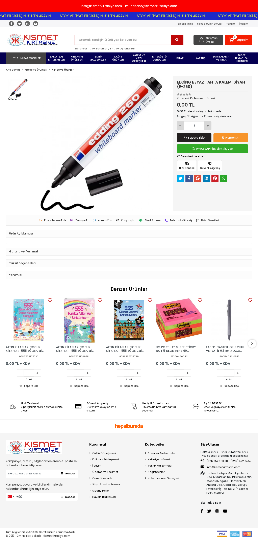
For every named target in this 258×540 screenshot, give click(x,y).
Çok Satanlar (98, 48)
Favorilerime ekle (191, 156)
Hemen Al (232, 138)
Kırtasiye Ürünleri (159, 459)
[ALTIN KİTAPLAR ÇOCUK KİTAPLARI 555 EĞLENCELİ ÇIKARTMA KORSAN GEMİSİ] (129, 320)
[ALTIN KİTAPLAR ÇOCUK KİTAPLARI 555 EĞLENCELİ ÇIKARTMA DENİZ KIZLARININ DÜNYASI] (29, 320)
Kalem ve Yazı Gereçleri (163, 478)
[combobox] (10, 496)
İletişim (243, 23)
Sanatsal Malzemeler (162, 453)
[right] (252, 343)
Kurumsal (97, 444)
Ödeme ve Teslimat (105, 472)
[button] (238, 40)
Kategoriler (155, 444)
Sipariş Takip (185, 23)
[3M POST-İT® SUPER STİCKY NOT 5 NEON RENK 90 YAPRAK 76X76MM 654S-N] (179, 320)
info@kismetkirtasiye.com (223, 467)
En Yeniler (81, 48)
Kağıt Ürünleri (156, 472)
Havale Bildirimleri (104, 497)
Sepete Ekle (196, 138)
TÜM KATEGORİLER (29, 58)
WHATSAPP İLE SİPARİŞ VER (214, 149)
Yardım (230, 23)
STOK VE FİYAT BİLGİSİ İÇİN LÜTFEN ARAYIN (86, 16)
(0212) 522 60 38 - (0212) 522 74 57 (228, 461)
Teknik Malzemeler (160, 466)
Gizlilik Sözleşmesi (104, 453)
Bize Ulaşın (210, 444)
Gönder (70, 473)
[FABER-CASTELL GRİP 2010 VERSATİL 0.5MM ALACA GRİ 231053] (229, 320)
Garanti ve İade (102, 478)
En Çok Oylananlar (122, 48)
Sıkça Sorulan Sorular (209, 23)
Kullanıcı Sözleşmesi (105, 459)
